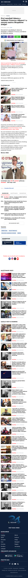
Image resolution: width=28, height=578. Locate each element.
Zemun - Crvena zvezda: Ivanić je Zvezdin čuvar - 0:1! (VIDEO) (15, 197)
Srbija (16, 540)
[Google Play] (18, 555)
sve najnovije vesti (14, 223)
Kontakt (10, 568)
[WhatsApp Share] (17, 36)
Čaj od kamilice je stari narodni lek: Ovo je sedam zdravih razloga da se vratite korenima (15, 203)
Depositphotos (14, 572)
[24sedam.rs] (5, 2)
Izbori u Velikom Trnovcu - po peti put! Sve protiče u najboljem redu (19, 89)
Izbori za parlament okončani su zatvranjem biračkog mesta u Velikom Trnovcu (13, 63)
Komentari (23, 193)
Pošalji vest (4, 570)
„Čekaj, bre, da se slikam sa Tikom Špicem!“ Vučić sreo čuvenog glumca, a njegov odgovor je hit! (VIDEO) (19, 312)
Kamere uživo (9, 4)
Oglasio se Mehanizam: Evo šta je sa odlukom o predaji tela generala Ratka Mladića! (19, 494)
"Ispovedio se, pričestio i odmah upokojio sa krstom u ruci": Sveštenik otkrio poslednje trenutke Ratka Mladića (19, 410)
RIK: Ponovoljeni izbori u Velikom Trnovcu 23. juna (18, 106)
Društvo (3, 546)
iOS (11, 181)
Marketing (21, 568)
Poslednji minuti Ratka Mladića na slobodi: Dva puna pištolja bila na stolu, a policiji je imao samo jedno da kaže (19, 294)
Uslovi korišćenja (22, 570)
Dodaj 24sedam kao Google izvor (15, 40)
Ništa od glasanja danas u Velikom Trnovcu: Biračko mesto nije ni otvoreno (18, 98)
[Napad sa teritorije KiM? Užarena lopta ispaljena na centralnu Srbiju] (6, 375)
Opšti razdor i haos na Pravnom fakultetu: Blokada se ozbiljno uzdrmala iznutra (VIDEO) (19, 448)
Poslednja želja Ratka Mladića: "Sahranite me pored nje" (18, 354)
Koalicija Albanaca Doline (8, 233)
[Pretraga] (23, 1)
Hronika (3, 544)
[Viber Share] (11, 36)
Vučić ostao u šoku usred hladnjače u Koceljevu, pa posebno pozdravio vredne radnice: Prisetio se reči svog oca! (19, 326)
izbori (19, 233)
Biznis (16, 535)
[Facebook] (10, 259)
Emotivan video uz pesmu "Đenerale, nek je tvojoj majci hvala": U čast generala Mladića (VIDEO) (19, 275)
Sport (19, 4)
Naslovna (3, 15)
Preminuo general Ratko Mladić (18, 381)
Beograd (17, 542)
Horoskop (17, 546)
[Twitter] (15, 259)
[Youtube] (18, 259)
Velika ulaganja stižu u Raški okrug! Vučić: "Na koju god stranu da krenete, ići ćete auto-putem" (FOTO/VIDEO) (19, 466)
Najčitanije (14, 193)
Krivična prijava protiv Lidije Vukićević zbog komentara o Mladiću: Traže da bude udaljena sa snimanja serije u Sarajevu (19, 345)
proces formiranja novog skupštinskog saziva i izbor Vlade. (11, 128)
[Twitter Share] (24, 36)
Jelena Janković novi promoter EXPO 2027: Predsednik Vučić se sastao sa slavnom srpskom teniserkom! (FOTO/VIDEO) (19, 401)
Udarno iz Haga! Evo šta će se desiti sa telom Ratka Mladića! (19, 303)
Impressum (15, 568)
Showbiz (24, 4)
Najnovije (3, 4)
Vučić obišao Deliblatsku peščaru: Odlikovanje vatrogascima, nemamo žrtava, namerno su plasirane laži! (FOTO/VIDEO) (19, 420)
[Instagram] (12, 259)
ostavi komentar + (19, 243)
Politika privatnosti (12, 570)
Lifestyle (3, 549)
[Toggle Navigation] (26, 1)
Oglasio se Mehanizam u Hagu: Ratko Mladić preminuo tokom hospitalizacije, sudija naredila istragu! (18, 504)
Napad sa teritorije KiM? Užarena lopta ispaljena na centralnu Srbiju (19, 373)
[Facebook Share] (4, 36)
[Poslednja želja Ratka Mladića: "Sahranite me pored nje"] (6, 356)
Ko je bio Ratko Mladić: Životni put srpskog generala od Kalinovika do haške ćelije (19, 485)
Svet (2, 542)
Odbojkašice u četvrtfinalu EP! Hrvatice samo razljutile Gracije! (14, 218)
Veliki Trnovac (13, 230)
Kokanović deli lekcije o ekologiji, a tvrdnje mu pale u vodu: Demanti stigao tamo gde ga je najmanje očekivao (19, 476)
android (16, 181)
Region (17, 544)
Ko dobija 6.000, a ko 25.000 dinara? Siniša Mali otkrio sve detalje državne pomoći (19, 284)
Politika (16, 4)
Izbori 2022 (4, 230)
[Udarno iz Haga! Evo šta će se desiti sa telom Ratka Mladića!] (6, 305)
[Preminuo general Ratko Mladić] (6, 384)
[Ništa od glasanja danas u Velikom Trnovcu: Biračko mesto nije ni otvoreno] (6, 100)
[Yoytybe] (15, 564)
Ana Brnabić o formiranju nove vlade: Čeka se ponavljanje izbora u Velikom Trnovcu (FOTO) (19, 116)
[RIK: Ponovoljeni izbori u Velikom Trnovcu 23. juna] (6, 109)
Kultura (17, 537)
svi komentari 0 (7, 243)
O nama (6, 568)
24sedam (3, 182)
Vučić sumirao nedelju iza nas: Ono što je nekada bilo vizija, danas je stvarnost (15, 214)
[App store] (9, 555)
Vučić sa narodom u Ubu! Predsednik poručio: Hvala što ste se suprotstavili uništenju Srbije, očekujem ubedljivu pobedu (19, 429)
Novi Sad (17, 549)
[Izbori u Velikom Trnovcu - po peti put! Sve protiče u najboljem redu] (6, 91)
